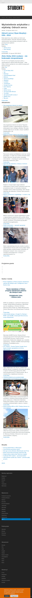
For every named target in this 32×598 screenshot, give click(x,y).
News (3, 562)
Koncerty (4, 501)
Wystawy (4, 511)
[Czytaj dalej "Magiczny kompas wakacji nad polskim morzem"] (16, 143)
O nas (3, 572)
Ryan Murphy (7, 49)
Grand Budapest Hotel (9, 75)
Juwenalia (4, 505)
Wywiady (4, 529)
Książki (3, 551)
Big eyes (6, 98)
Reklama (4, 578)
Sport (3, 560)
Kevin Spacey (7, 86)
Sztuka (3, 552)
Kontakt (3, 582)
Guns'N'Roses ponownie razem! (11, 449)
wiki (7, 17)
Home (3, 17)
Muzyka (3, 545)
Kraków (3, 478)
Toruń (3, 482)
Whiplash (6, 80)
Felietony (4, 535)
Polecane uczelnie (6, 580)
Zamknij (7, 596)
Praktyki (3, 576)
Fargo (5, 88)
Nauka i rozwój (5, 554)
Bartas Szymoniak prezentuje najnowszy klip (14, 452)
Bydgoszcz (4, 476)
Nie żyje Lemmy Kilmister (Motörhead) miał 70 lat (16, 451)
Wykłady (3, 509)
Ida (4, 72)
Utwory (10, 17)
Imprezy (3, 499)
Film (6, 67)
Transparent (7, 83)
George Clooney (8, 85)
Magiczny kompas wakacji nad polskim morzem (15, 134)
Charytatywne (5, 556)
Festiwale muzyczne (6, 495)
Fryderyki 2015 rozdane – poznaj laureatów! (14, 455)
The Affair (6, 93)
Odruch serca (7, 47)
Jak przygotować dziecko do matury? (12, 105)
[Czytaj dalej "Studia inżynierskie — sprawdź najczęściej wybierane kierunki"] (16, 236)
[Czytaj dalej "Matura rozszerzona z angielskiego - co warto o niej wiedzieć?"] (16, 205)
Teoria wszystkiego (8, 78)
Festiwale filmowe (6, 497)
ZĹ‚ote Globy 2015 (8, 70)
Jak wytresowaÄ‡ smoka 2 (10, 94)
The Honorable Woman (10, 91)
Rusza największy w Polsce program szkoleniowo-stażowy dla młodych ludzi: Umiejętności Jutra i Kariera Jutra (16, 283)
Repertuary (4, 515)
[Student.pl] (16, 8)
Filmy (6, 44)
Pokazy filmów (5, 513)
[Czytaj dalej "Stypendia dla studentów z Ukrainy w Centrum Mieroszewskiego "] (16, 174)
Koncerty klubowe (6, 503)
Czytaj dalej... (5, 51)
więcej (3, 463)
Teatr (3, 549)
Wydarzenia (4, 517)
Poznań (3, 480)
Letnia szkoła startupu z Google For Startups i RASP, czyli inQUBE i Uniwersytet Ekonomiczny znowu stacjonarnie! (15, 315)
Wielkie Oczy (7, 96)
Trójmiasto (4, 483)
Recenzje (4, 533)
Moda (3, 558)
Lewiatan (6, 82)
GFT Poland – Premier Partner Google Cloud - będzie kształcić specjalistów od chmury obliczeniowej (15, 348)
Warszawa (4, 485)
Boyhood (6, 73)
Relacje (3, 531)
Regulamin (4, 574)
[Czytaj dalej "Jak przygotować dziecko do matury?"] (16, 114)
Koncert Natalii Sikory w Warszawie (12, 447)
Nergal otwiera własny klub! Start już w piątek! (15, 454)
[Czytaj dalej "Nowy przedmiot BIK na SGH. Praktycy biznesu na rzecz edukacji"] (15, 418)
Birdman (6, 77)
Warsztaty (4, 507)
